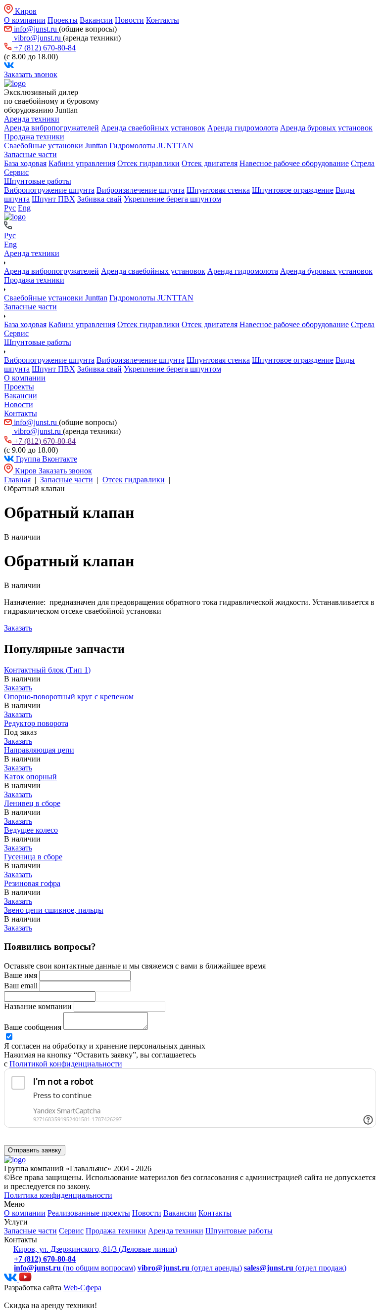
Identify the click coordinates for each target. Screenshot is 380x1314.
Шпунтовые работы (37, 181)
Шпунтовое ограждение (292, 190)
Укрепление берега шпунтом (172, 199)
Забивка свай (99, 199)
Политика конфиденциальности (58, 1195)
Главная (17, 479)
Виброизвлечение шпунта (140, 190)
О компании (25, 20)
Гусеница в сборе (33, 856)
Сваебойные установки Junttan (55, 145)
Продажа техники (34, 136)
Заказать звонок (30, 74)
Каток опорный (30, 776)
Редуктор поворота (36, 723)
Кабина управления (81, 163)
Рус (10, 208)
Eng (24, 208)
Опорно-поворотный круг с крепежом (69, 696)
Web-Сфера (82, 1287)
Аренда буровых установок (326, 128)
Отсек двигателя (210, 163)
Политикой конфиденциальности (65, 1064)
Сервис (16, 172)
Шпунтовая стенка (218, 190)
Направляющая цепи (39, 750)
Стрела (363, 163)
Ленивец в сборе (32, 803)
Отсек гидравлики (148, 163)
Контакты (162, 20)
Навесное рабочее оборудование (294, 163)
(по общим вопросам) (75, 1268)
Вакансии (96, 20)
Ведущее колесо (31, 830)
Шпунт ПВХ (53, 199)
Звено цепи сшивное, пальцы (53, 910)
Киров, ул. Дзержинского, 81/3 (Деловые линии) (95, 1249)
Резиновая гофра (32, 883)
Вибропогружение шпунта (49, 190)
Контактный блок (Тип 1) (47, 670)
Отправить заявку (34, 1150)
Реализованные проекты (89, 1213)
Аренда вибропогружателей (51, 128)
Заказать (18, 628)
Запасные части (30, 154)
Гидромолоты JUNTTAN (151, 145)
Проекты (63, 20)
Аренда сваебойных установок (153, 128)
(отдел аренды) (190, 1268)
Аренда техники (31, 119)
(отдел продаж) (295, 1268)
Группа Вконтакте (45, 459)
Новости (129, 20)
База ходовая (25, 163)
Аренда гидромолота (242, 128)
